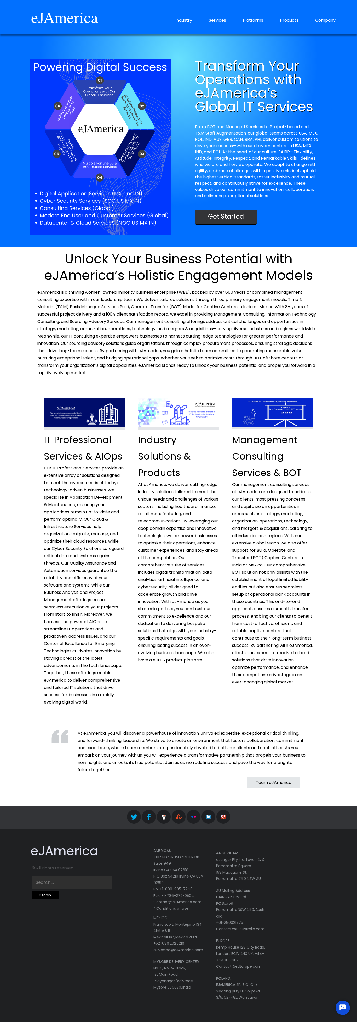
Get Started (226, 216)
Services (217, 20)
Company (325, 20)
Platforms (253, 20)
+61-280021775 (229, 922)
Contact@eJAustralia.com (240, 929)
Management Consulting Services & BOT (266, 456)
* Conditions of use (170, 908)
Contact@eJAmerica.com (177, 901)
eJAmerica (64, 17)
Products (289, 20)
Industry (183, 20)
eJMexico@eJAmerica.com (178, 950)
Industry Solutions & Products (164, 456)
